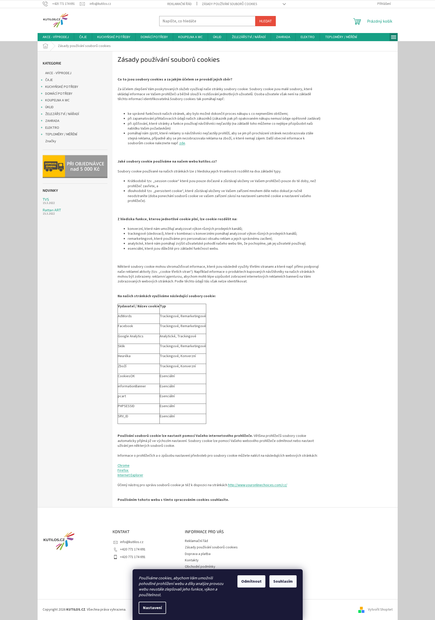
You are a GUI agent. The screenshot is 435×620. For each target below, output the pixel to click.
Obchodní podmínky (200, 566)
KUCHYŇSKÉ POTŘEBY (61, 86)
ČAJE (49, 80)
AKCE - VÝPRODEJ (58, 73)
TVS (46, 199)
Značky (50, 141)
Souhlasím (283, 581)
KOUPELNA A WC (57, 100)
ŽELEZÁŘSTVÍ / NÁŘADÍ (62, 114)
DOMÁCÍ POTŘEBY (58, 93)
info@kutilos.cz (131, 542)
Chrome (124, 465)
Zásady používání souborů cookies (229, 4)
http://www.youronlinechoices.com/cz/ (257, 485)
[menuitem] (56, 37)
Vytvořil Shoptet (380, 609)
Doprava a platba (198, 554)
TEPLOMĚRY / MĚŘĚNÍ (61, 134)
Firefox (123, 470)
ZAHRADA (52, 120)
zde (182, 143)
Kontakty (192, 560)
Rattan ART (52, 210)
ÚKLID (49, 107)
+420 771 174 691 (133, 549)
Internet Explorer (130, 475)
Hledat (265, 21)
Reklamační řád (179, 4)
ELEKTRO (52, 127)
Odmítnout (251, 581)
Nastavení (152, 608)
